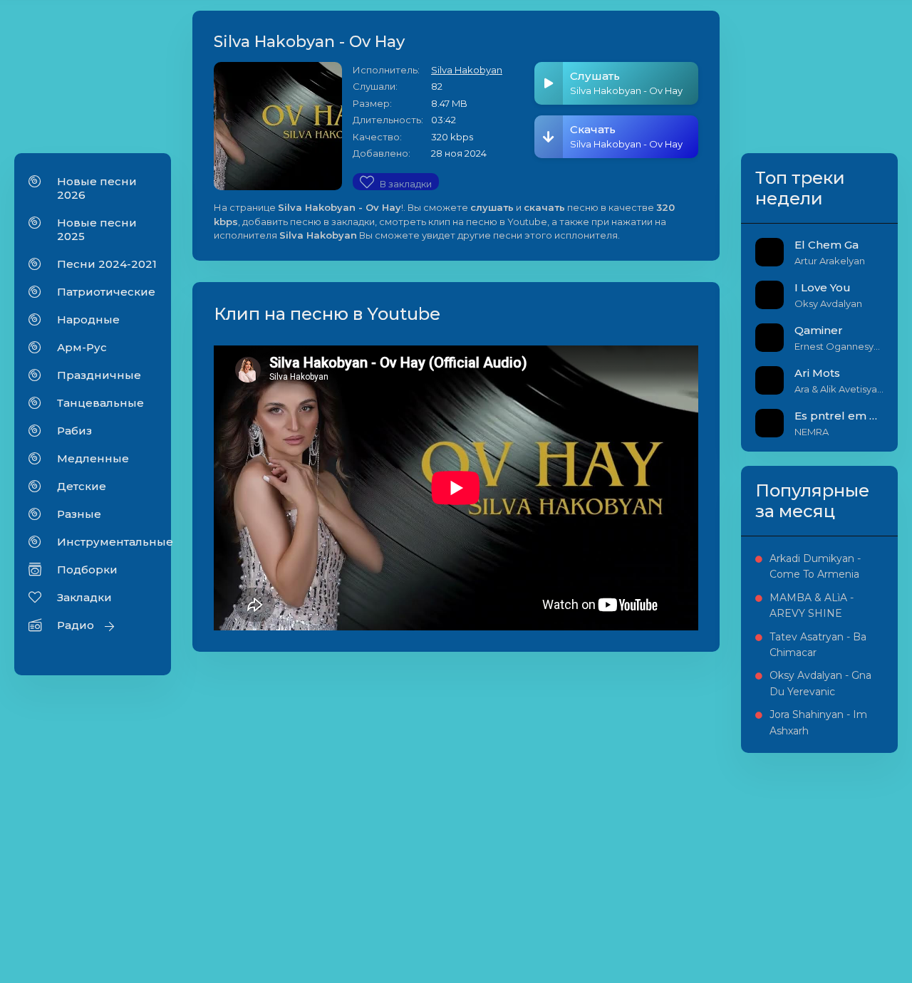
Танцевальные (100, 403)
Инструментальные (107, 541)
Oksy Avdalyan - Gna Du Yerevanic (820, 683)
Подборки (87, 569)
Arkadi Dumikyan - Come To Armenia (815, 566)
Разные (79, 514)
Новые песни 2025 (97, 229)
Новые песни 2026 (97, 188)
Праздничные (99, 375)
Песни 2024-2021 (107, 264)
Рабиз (74, 430)
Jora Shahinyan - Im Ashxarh (818, 722)
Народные (88, 319)
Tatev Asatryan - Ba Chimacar (818, 644)
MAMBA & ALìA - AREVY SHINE (812, 605)
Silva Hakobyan (466, 70)
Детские (81, 486)
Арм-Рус (82, 347)
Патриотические (106, 291)
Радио (75, 625)
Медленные (93, 458)
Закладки (84, 597)
